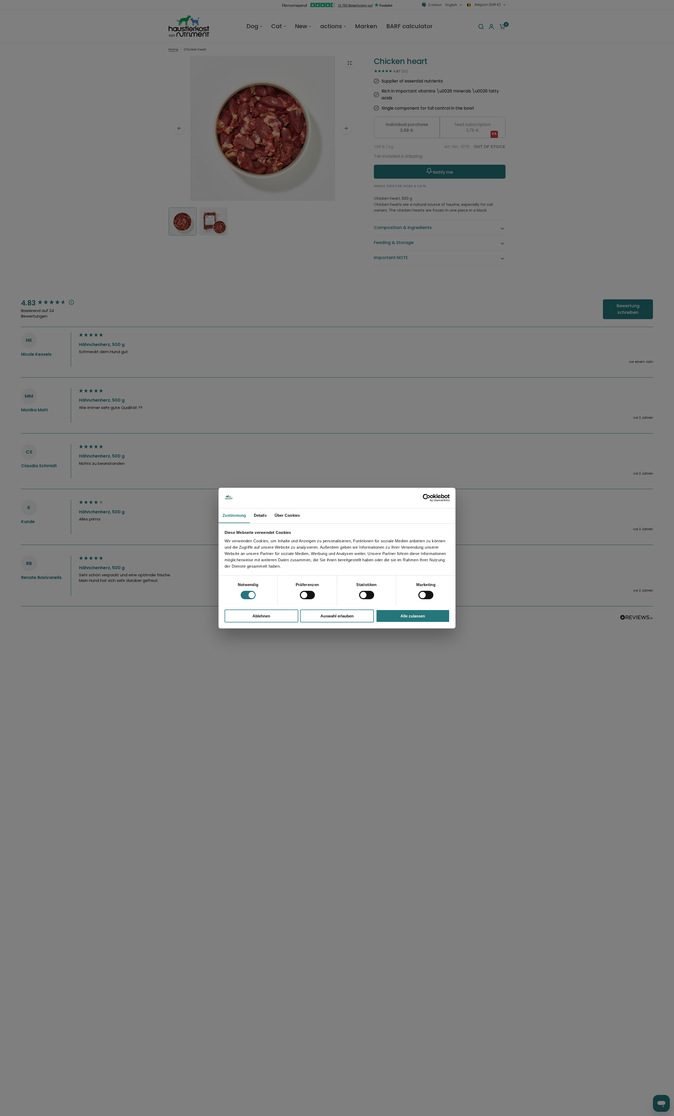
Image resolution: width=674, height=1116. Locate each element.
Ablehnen (261, 615)
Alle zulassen (412, 615)
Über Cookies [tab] (287, 515)
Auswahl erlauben (337, 615)
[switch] (307, 595)
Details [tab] (260, 515)
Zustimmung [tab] (234, 515)
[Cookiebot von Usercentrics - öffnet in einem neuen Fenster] (427, 498)
